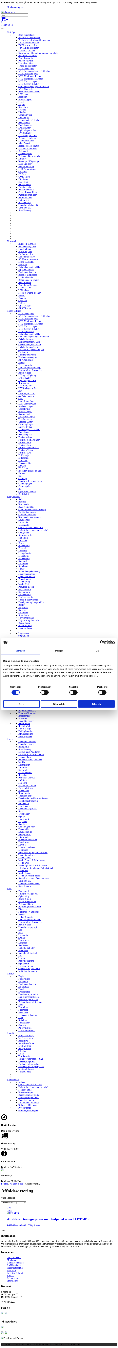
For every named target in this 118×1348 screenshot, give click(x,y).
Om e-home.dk (14, 1257)
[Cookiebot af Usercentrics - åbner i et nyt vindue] (102, 642)
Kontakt (10, 1275)
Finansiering (12, 1281)
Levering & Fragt (15, 1273)
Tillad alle (96, 704)
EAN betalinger (14, 1265)
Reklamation (12, 1278)
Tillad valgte (59, 704)
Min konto (11, 1260)
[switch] (44, 692)
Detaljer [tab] (59, 650)
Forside (4, 1184)
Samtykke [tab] (20, 650)
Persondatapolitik (15, 1268)
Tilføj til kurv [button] (34, 1225)
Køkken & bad (16, 1184)
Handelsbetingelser (15, 1262)
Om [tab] (97, 650)
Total (7, 23)
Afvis (21, 704)
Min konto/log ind (15, 7)
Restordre (11, 1270)
